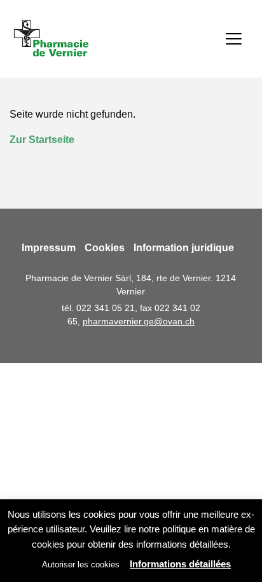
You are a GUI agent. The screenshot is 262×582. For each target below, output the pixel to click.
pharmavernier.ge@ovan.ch (139, 321)
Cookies (105, 247)
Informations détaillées (180, 563)
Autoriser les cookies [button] (81, 564)
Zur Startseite (42, 139)
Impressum (49, 247)
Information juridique (184, 247)
